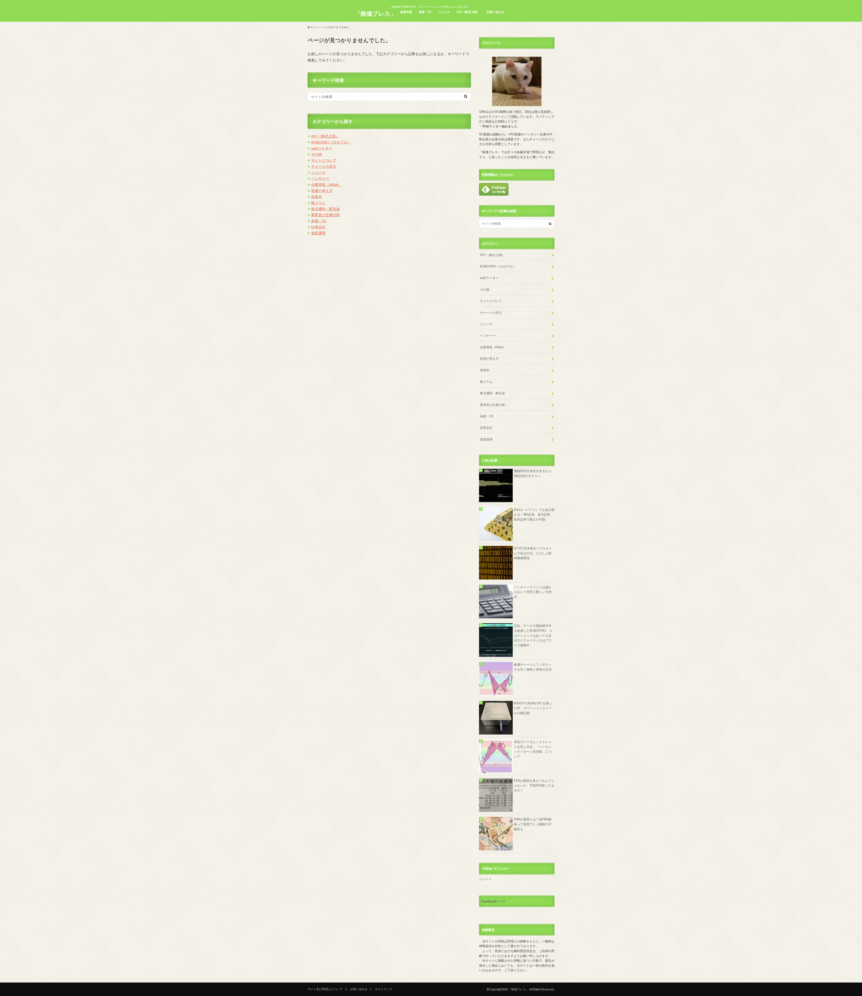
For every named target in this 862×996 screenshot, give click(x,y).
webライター (321, 148)
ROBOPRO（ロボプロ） (331, 142)
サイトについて (323, 160)
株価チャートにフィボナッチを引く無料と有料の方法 (533, 667)
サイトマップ (383, 989)
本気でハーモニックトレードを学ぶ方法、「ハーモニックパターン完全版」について (533, 749)
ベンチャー (320, 178)
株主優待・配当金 (325, 209)
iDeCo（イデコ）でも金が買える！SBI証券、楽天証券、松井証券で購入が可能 (534, 514)
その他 (316, 154)
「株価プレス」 (375, 13)
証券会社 (318, 227)
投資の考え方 (322, 190)
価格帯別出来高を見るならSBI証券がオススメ (533, 473)
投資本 (316, 196)
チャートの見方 (323, 166)
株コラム (318, 203)
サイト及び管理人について (325, 989)
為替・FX (425, 12)
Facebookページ (493, 901)
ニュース (444, 12)
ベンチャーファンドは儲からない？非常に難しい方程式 (533, 592)
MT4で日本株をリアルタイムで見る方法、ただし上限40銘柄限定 (533, 553)
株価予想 (406, 12)
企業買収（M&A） (326, 184)
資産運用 (318, 233)
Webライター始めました (499, 126)
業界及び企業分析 (325, 215)
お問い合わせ (495, 12)
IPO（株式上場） (468, 12)
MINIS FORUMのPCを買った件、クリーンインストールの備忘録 (533, 708)
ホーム (314, 27)
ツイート (485, 879)
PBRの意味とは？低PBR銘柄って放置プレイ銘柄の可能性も (533, 824)
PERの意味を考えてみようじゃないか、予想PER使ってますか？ (534, 785)
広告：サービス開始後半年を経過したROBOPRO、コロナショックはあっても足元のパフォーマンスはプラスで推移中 (533, 635)
